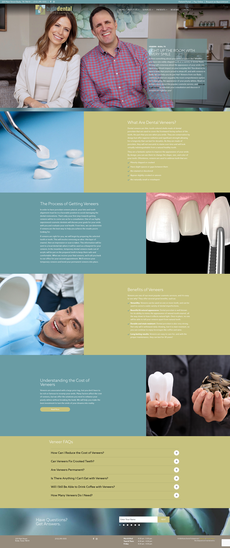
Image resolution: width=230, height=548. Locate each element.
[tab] (120, 525)
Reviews (175, 9)
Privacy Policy (210, 539)
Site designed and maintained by (204, 541)
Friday (126, 544)
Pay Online (198, 1)
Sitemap (202, 539)
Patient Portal (185, 1)
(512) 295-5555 (40, 1)
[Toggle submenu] (138, 10)
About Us (132, 9)
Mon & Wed (128, 538)
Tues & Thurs (129, 541)
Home (122, 9)
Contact (186, 9)
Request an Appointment (217, 1)
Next (163, 519)
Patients (160, 9)
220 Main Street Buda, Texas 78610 (22, 540)
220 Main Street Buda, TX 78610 (16, 1)
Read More (55, 409)
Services (147, 9)
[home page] (53, 10)
